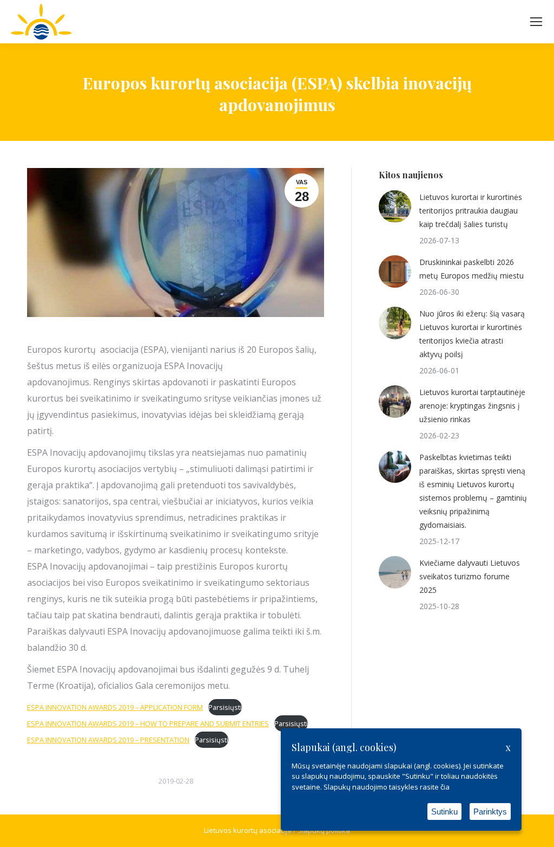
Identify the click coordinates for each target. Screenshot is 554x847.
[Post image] (395, 206)
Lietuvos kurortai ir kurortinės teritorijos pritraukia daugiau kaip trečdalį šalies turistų (470, 210)
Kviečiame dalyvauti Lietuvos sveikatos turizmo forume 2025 (469, 576)
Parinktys (490, 811)
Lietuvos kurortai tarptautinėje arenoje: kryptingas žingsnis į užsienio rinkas (472, 405)
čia (445, 787)
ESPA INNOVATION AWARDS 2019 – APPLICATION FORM (115, 707)
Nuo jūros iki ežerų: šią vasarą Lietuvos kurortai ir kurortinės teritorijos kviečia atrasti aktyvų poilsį (472, 333)
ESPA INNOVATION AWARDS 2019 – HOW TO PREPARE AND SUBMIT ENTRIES (148, 723)
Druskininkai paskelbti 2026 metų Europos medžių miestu (471, 269)
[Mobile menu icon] (536, 22)
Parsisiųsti (225, 707)
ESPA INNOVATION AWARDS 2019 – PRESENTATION (108, 740)
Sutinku (444, 811)
